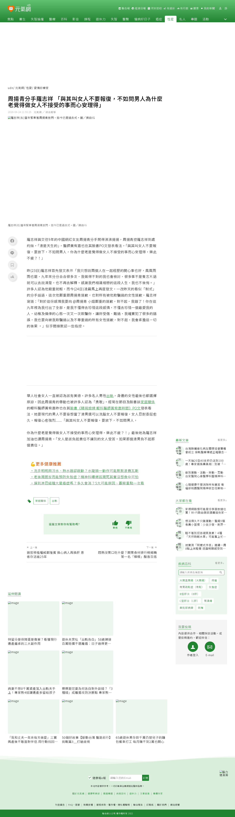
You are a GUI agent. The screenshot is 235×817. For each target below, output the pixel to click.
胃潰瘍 (208, 601)
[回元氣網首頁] (23, 8)
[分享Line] (12, 252)
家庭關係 (148, 401)
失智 (114, 19)
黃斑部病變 (186, 607)
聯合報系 (138, 805)
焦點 (10, 19)
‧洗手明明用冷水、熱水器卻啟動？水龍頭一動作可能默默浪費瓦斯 (84, 470)
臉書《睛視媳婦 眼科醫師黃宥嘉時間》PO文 (105, 407)
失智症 (213, 587)
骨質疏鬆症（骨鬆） (192, 587)
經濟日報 (140, 8)
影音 (75, 19)
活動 (205, 19)
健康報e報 (99, 778)
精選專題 (108, 793)
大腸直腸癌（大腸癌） (193, 580)
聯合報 (125, 8)
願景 (196, 8)
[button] (225, 19)
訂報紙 (150, 805)
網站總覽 (175, 805)
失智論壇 (37, 19)
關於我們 (162, 805)
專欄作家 (158, 793)
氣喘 (200, 607)
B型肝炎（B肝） (190, 594)
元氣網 (19, 88)
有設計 (170, 8)
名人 (182, 19)
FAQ (70, 804)
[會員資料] (220, 8)
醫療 (52, 19)
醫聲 (125, 19)
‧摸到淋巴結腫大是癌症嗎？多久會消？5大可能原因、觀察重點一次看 (87, 482)
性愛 (170, 19)
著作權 (112, 804)
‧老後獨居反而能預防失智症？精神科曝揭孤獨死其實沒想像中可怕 (84, 476)
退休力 (101, 19)
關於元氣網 (78, 793)
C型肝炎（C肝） (190, 601)
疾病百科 (121, 793)
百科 (64, 19)
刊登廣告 (60, 805)
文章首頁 (145, 793)
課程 (87, 19)
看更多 (222, 439)
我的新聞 (209, 8)
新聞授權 (88, 805)
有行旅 (183, 8)
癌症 (159, 19)
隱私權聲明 (124, 804)
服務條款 (101, 804)
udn (10, 88)
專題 (194, 19)
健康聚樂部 (94, 793)
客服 (77, 804)
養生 (22, 19)
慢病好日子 (142, 19)
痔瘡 (214, 580)
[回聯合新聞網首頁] (10, 9)
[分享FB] (12, 240)
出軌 (110, 395)
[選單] (226, 8)
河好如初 (156, 8)
